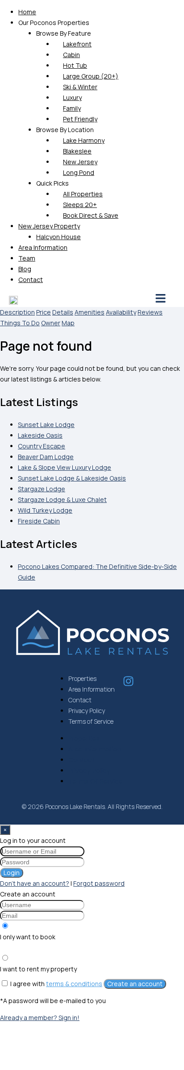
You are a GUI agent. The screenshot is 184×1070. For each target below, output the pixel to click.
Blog (24, 269)
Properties (82, 678)
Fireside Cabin (39, 521)
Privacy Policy (86, 710)
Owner (50, 323)
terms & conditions (74, 983)
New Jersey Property (49, 226)
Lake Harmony (84, 140)
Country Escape (41, 446)
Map (68, 323)
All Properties (83, 194)
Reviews (150, 312)
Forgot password (99, 883)
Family (72, 108)
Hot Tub (75, 65)
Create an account (135, 983)
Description (17, 312)
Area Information (42, 247)
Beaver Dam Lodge (46, 456)
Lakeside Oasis (40, 435)
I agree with (56, 983)
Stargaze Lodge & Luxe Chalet (62, 499)
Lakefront (77, 44)
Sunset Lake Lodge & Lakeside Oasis (72, 478)
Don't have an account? (34, 883)
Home (27, 12)
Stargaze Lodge (41, 489)
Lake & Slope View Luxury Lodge (64, 467)
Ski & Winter (80, 87)
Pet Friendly (80, 119)
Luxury (72, 97)
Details (62, 312)
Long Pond (78, 172)
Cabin (71, 54)
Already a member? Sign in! (39, 1017)
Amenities (90, 312)
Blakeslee (77, 151)
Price (43, 312)
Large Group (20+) (90, 76)
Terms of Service (90, 721)
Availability (121, 312)
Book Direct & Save (90, 215)
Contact (30, 279)
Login (12, 872)
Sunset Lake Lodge (46, 424)
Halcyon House (58, 236)
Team (26, 258)
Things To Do (20, 323)
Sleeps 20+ (80, 204)
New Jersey (80, 162)
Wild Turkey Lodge (45, 510)
